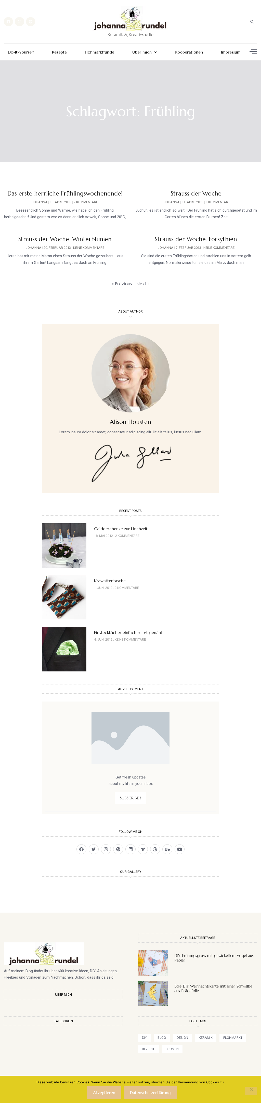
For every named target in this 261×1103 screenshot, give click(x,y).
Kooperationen (189, 52)
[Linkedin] (130, 849)
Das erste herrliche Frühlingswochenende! (65, 193)
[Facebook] (8, 21)
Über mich (142, 52)
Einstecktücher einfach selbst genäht (128, 632)
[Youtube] (180, 849)
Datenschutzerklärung (150, 1092)
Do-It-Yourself (21, 52)
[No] (251, 1091)
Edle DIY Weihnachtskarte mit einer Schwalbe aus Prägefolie (213, 988)
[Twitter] (94, 849)
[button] (252, 22)
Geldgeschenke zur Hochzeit (121, 528)
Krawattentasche (110, 580)
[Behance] (167, 849)
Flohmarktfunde (99, 52)
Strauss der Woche (196, 193)
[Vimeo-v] (143, 849)
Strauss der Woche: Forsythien (196, 239)
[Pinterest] (30, 21)
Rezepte (59, 52)
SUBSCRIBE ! (130, 797)
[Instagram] (19, 21)
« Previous (122, 284)
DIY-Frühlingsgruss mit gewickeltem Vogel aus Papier (214, 958)
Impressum (231, 52)
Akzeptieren (104, 1092)
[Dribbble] (155, 849)
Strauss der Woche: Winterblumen (65, 239)
